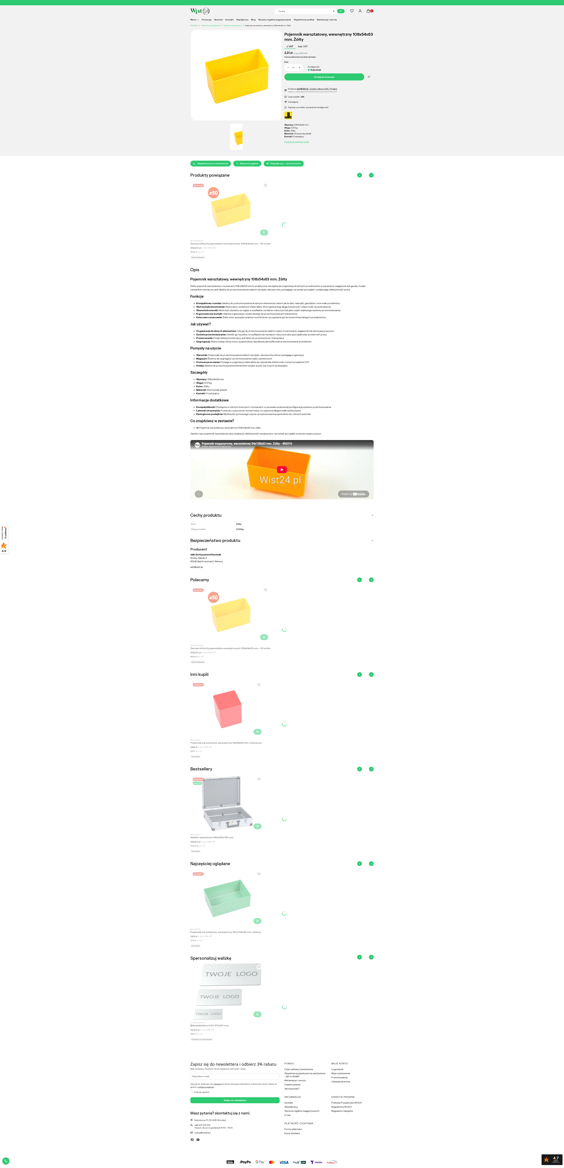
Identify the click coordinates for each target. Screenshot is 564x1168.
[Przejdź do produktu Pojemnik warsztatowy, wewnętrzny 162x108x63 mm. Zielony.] (227, 898)
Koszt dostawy (292, 1133)
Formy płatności (293, 1129)
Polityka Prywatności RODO (346, 1102)
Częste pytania (292, 1084)
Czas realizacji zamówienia (298, 1069)
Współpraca (291, 1106)
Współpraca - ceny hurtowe (285, 163)
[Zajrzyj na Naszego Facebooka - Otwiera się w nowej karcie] (192, 1140)
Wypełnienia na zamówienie (212, 163)
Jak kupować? (291, 1088)
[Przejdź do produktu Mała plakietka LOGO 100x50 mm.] (227, 991)
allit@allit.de (196, 567)
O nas (287, 1115)
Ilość (286, 62)
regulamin (218, 1084)
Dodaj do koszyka (324, 76)
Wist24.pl (194, 25)
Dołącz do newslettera (235, 1100)
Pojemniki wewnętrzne (232, 25)
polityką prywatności (206, 1087)
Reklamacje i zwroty (295, 1080)
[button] (341, 11)
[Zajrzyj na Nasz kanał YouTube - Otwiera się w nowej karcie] (198, 1140)
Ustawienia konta (340, 1081)
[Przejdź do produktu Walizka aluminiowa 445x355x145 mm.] (227, 803)
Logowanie (337, 1069)
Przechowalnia (339, 1077)
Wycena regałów (249, 163)
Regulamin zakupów (342, 1110)
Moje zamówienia (340, 1073)
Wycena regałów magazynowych (301, 1110)
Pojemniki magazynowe (211, 25)
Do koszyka (264, 233)
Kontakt (288, 1102)
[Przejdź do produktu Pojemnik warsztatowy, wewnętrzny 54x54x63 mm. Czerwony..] (227, 709)
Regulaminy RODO (341, 1106)
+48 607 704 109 (202, 1125)
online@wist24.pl (202, 1132)
